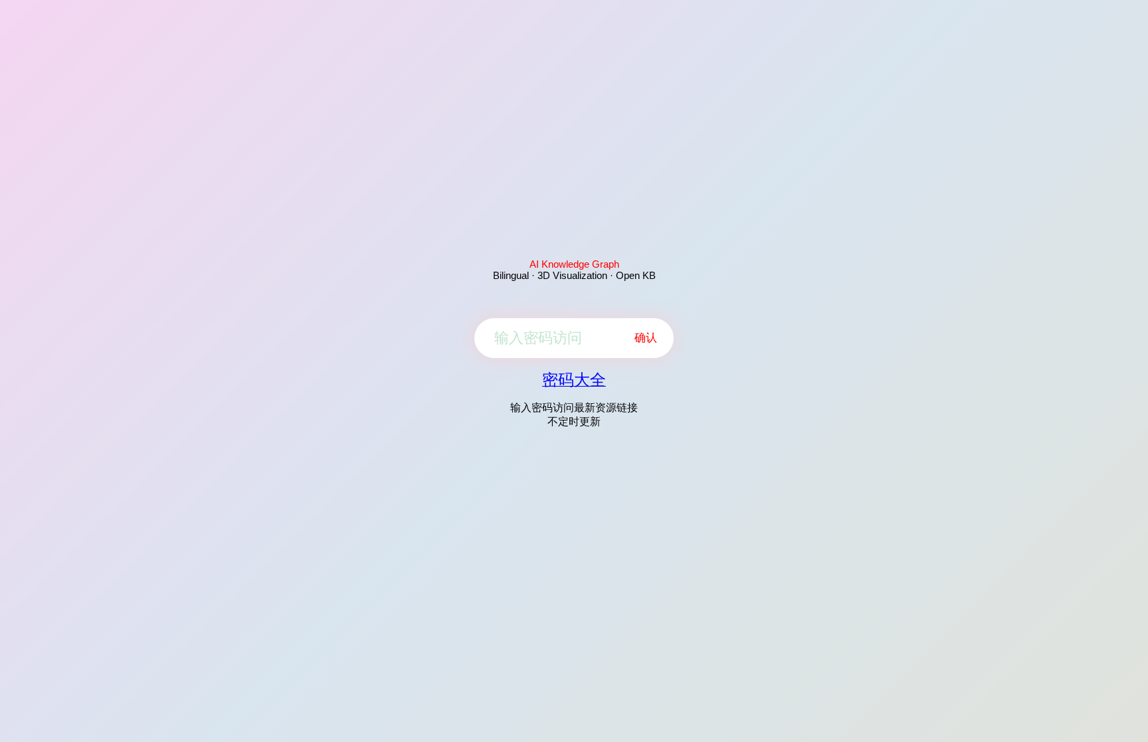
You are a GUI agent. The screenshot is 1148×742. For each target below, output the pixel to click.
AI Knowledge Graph (574, 264)
